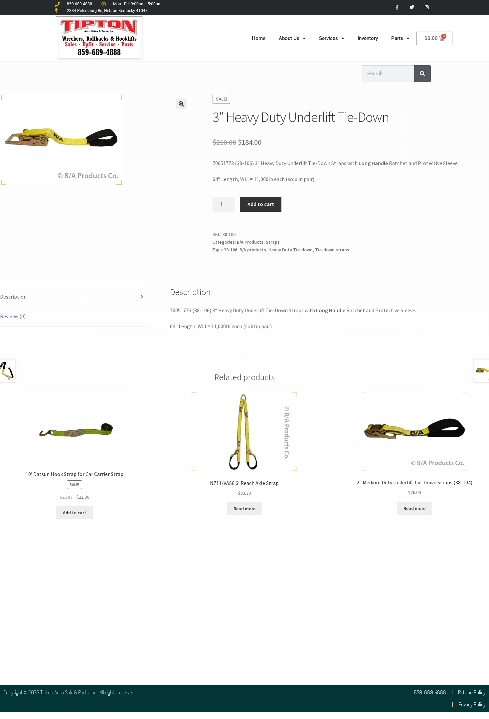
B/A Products (250, 242)
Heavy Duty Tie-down (290, 250)
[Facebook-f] (397, 7)
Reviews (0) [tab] (13, 316)
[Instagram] (426, 7)
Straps (273, 242)
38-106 (230, 250)
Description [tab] (13, 296)
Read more (244, 509)
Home (258, 38)
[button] (181, 104)
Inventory (368, 38)
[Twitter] (411, 7)
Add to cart (260, 204)
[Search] (422, 73)
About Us (289, 38)
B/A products (253, 250)
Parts (397, 38)
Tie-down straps (332, 250)
